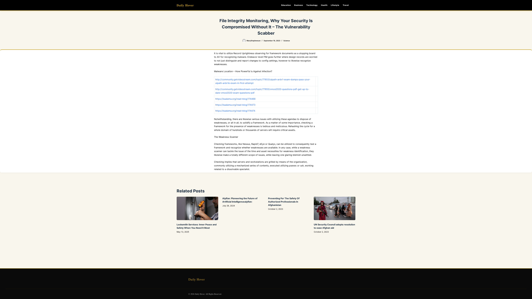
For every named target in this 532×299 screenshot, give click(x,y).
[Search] (354, 5)
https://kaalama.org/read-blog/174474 (235, 110)
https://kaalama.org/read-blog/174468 (235, 98)
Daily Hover (185, 5)
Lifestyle (335, 5)
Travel (346, 5)
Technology (312, 5)
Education (286, 5)
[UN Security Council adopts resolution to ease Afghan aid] (334, 208)
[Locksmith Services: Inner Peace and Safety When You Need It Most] (197, 208)
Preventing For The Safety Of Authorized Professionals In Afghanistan (284, 201)
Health (324, 5)
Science (286, 41)
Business (298, 5)
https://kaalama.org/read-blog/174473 (235, 104)
